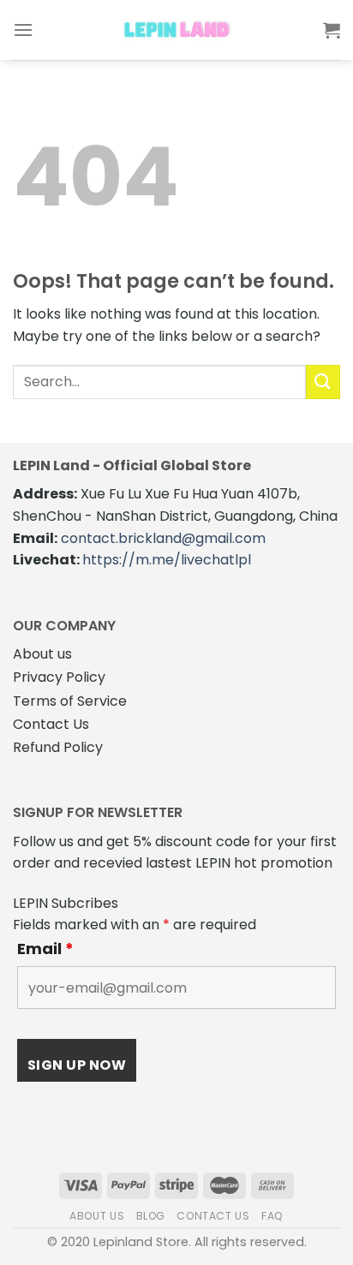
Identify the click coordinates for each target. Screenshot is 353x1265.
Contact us (212, 1215)
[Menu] (23, 30)
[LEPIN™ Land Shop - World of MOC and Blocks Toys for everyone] (176, 30)
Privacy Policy (59, 677)
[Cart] (331, 30)
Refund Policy (58, 747)
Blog (150, 1215)
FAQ (272, 1215)
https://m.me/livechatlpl (166, 560)
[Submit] (323, 381)
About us (42, 654)
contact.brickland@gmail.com (163, 538)
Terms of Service (70, 701)
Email (45, 949)
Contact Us (51, 724)
